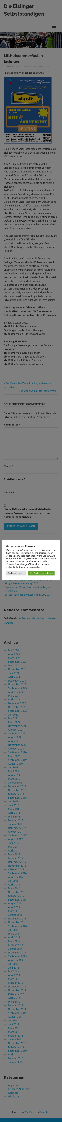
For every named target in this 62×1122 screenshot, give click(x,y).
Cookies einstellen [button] (15, 573)
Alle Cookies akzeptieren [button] (41, 573)
